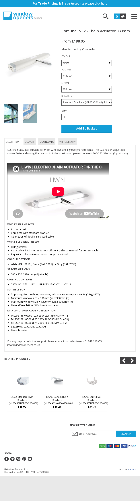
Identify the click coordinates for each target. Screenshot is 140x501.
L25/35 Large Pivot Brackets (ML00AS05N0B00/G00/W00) (93, 400)
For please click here (70, 3)
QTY (64, 111)
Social (8, 453)
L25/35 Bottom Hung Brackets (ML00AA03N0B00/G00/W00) (58, 400)
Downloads (47, 141)
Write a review (67, 141)
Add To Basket (86, 128)
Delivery (29, 141)
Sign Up (126, 434)
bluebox (132, 469)
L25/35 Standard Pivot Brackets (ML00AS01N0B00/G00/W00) (23, 400)
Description (13, 141)
